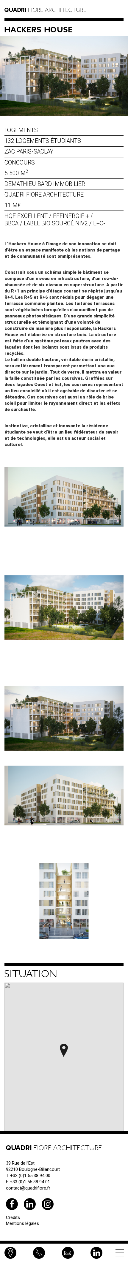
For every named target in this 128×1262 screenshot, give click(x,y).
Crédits (13, 1217)
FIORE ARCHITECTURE (45, 10)
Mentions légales (22, 1223)
